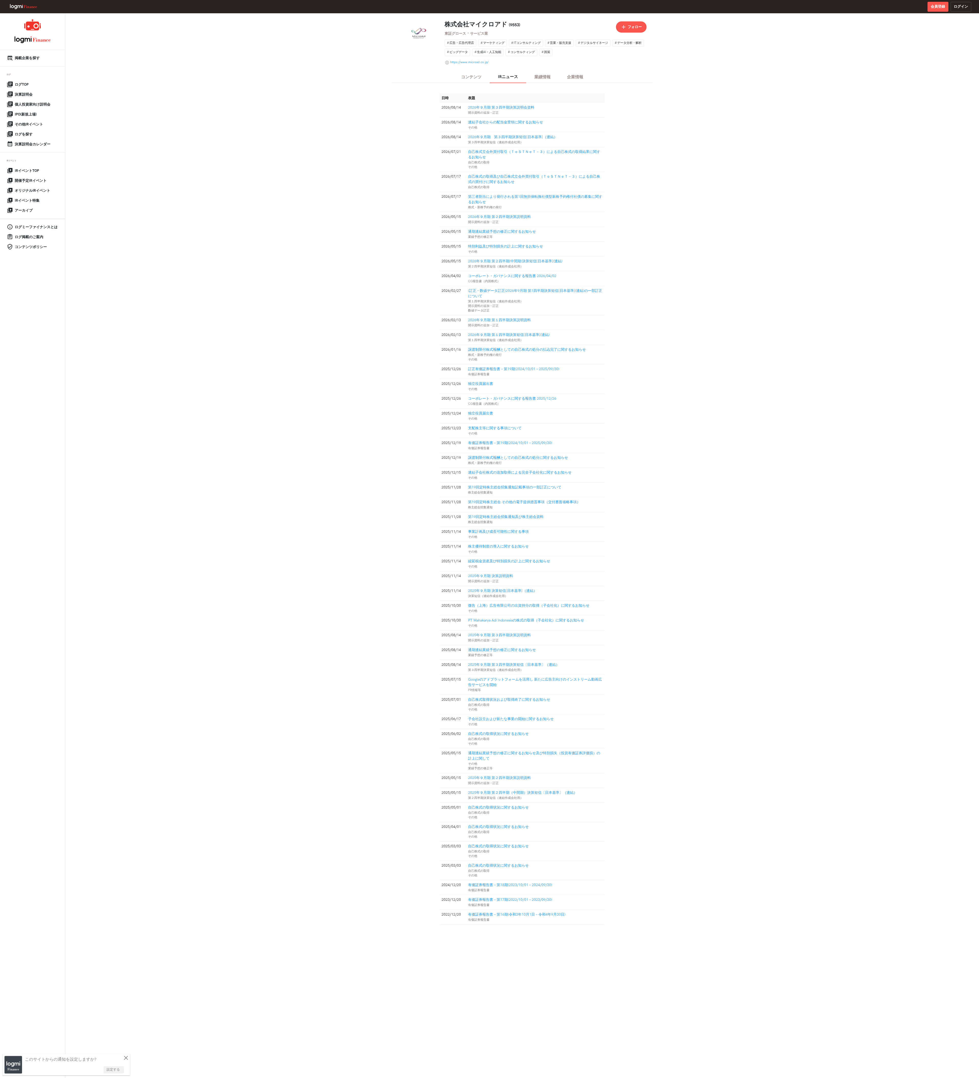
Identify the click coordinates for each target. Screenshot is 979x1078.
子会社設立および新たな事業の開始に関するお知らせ (511, 719)
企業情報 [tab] (575, 77)
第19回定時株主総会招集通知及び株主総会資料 (506, 517)
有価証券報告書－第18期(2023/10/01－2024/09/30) (510, 885)
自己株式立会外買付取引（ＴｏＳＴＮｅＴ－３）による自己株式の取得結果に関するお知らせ (534, 154)
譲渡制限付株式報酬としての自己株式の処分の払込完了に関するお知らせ (527, 349)
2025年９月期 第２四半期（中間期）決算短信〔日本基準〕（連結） (522, 792)
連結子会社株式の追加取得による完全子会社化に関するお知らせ (520, 472)
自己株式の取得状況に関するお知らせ (498, 734)
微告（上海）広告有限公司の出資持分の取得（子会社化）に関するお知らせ (528, 605)
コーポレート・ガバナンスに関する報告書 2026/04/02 (512, 276)
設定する (113, 1070)
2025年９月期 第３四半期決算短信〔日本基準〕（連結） (513, 665)
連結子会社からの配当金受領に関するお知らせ (505, 122)
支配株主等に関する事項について (495, 428)
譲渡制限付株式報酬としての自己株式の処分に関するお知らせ (518, 458)
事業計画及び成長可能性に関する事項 (498, 531)
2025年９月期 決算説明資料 (490, 576)
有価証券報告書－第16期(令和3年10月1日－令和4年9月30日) (516, 914)
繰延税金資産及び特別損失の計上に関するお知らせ (509, 561)
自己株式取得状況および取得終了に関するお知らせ (509, 699)
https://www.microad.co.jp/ (469, 62)
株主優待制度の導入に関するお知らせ (498, 546)
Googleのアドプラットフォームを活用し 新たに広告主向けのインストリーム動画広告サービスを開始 (535, 682)
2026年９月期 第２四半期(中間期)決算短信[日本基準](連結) (515, 261)
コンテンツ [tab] (471, 77)
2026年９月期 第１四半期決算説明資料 (499, 320)
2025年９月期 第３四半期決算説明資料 (499, 635)
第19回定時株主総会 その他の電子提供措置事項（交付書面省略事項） (524, 502)
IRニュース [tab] (508, 76)
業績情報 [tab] (542, 77)
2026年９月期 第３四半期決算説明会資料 (501, 107)
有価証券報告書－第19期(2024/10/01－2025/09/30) (510, 443)
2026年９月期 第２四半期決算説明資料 (499, 217)
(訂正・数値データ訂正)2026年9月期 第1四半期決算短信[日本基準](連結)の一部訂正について (535, 293)
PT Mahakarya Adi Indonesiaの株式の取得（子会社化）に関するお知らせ (526, 620)
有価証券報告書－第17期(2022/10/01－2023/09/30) (510, 900)
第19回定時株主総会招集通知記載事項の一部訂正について (514, 487)
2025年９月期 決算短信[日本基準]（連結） (502, 591)
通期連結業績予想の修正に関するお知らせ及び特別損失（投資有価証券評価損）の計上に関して (534, 756)
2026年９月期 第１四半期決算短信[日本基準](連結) (509, 335)
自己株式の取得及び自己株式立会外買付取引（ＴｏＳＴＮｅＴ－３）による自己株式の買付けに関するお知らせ (534, 179)
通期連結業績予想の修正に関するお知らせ (502, 231)
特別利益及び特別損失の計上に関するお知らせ (505, 246)
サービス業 (479, 33)
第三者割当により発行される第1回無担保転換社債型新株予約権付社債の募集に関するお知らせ (535, 199)
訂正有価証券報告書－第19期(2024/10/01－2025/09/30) (513, 369)
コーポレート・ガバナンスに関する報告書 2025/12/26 (512, 398)
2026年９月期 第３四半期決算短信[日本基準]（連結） (512, 137)
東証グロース (455, 33)
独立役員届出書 (480, 384)
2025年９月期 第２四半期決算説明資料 (499, 778)
